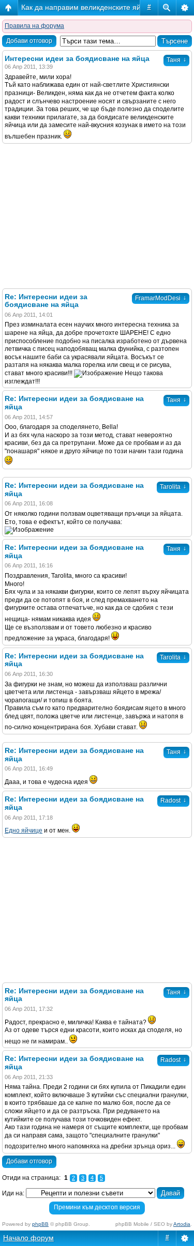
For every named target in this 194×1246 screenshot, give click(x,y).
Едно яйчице (23, 830)
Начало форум (28, 1238)
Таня (176, 60)
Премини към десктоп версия (97, 1207)
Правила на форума (34, 25)
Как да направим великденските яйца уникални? (104, 7)
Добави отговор (29, 40)
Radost (173, 800)
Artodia (181, 1224)
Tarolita (173, 486)
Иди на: (13, 1193)
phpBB (40, 1224)
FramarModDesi (160, 298)
